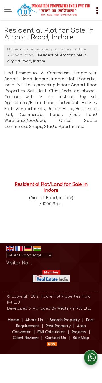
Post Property (58, 326)
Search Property (64, 320)
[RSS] (52, 344)
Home (12, 49)
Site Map (81, 338)
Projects (79, 332)
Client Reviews (26, 338)
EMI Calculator (51, 332)
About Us (34, 320)
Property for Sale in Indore (61, 49)
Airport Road (21, 55)
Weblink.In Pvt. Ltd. (74, 308)
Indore (27, 49)
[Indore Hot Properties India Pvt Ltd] (54, 9)
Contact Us (55, 338)
